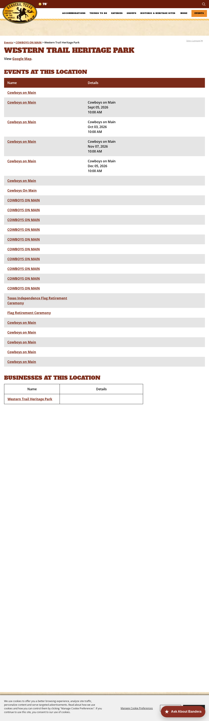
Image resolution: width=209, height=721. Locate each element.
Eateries (117, 13)
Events (199, 13)
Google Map (21, 58)
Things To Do (98, 13)
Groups (131, 13)
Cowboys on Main (21, 92)
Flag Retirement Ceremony (29, 313)
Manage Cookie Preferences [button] (137, 708)
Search (203, 4)
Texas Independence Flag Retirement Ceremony (37, 300)
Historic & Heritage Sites (157, 13)
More (183, 13)
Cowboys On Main (22, 190)
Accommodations (74, 13)
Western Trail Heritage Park (30, 399)
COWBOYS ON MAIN (29, 42)
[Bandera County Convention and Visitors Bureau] (20, 12)
